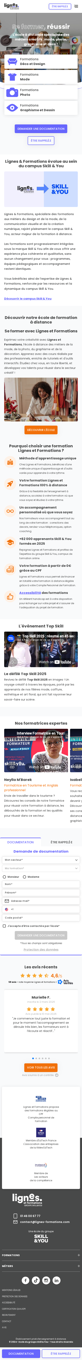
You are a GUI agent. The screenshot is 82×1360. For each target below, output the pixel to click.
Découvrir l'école (41, 430)
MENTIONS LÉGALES (11, 1290)
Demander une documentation (41, 129)
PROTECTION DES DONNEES (14, 1296)
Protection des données (41, 950)
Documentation (21, 1354)
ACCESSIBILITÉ (8, 1303)
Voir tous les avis (41, 1067)
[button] (41, 859)
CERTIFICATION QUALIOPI (14, 1309)
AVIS (4, 1327)
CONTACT (6, 1321)
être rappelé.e (61, 1354)
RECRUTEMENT (9, 1315)
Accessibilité (30, 593)
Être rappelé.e (41, 141)
